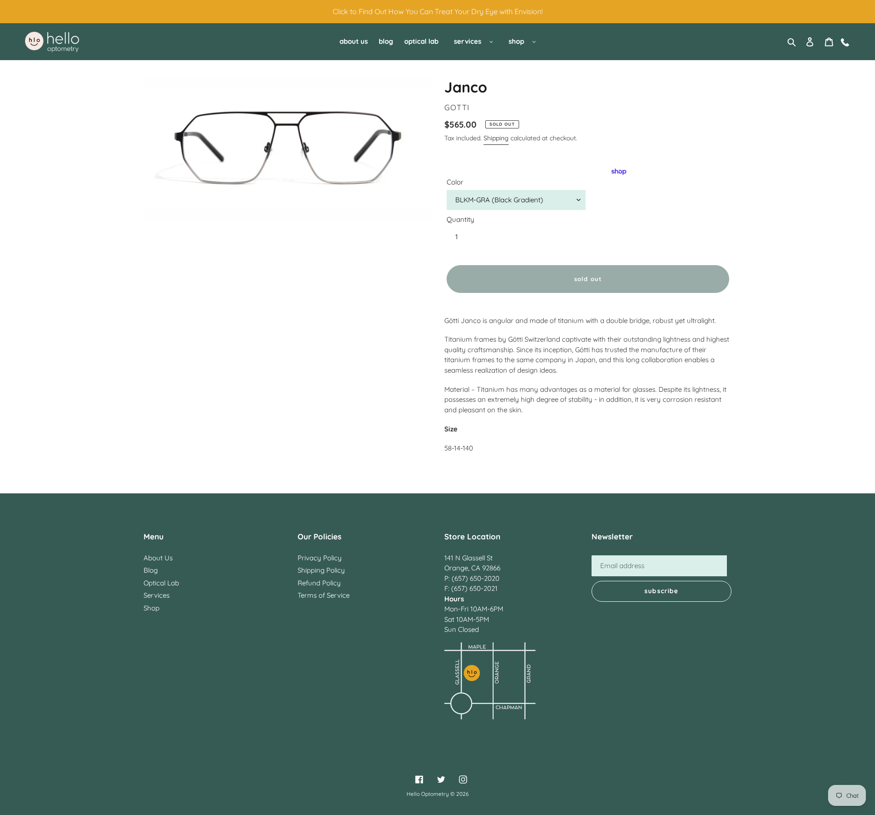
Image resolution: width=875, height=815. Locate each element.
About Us (158, 558)
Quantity (460, 219)
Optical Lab (161, 583)
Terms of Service (324, 595)
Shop (152, 608)
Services (157, 595)
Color (455, 182)
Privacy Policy (320, 558)
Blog (151, 570)
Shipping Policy (321, 570)
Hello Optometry (428, 793)
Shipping (496, 138)
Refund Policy (319, 583)
